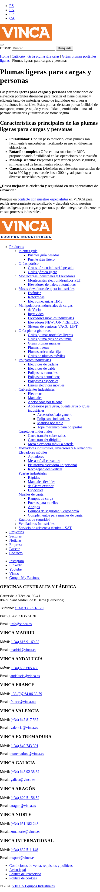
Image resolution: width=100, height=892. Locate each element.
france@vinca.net (23, 702)
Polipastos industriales (35, 360)
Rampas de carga (40, 498)
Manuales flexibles (41, 482)
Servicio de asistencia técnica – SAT (45, 528)
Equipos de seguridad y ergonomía (53, 511)
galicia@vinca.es (22, 780)
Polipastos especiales (43, 381)
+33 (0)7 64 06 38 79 (26, 694)
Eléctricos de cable (41, 368)
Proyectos (16, 532)
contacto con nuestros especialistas (43, 199)
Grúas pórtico (29, 263)
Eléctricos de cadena (43, 364)
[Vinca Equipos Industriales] (26, 39)
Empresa (15, 545)
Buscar (14, 549)
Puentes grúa (28, 251)
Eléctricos (35, 394)
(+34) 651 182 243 (24, 824)
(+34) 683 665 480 (24, 668)
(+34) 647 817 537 (24, 720)
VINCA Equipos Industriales (33, 886)
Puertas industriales (33, 473)
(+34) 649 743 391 (24, 746)
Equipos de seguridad (34, 519)
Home (4, 56)
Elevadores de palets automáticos (52, 284)
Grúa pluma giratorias (43, 56)
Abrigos (34, 507)
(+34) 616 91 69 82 (25, 642)
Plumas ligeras (38, 347)
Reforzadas (36, 297)
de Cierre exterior (40, 486)
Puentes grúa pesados (43, 255)
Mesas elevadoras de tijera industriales (46, 289)
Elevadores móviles (33, 452)
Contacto (16, 553)
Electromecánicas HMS (45, 301)
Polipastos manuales (42, 373)
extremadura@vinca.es (27, 754)
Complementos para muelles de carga (55, 515)
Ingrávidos (35, 314)
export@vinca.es (22, 858)
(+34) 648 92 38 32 (25, 772)
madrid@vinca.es (23, 650)
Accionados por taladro (45, 402)
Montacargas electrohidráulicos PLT (54, 280)
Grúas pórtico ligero (42, 272)
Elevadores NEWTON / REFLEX (53, 322)
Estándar (34, 293)
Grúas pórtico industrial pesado (50, 268)
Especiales (35, 490)
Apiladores (36, 456)
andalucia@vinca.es (25, 676)
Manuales (35, 398)
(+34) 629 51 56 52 (25, 798)
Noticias (15, 540)
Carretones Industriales (35, 431)
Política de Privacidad (25, 874)
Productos (16, 247)
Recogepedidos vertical (45, 469)
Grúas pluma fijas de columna (50, 339)
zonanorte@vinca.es (25, 831)
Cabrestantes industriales (37, 389)
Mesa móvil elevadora (44, 461)
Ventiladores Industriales (36, 524)
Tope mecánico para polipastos (59, 427)
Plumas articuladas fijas (45, 352)
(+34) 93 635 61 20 (29, 608)
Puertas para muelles (43, 503)
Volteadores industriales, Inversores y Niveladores (55, 448)
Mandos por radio (50, 423)
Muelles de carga (31, 494)
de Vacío (34, 310)
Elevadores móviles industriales (51, 318)
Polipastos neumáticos (44, 377)
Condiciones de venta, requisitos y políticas (41, 866)
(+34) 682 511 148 (24, 850)
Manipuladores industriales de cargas (46, 305)
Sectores (15, 536)
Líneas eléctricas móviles (46, 385)
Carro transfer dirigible (44, 440)
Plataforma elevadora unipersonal (52, 465)
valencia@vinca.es (24, 728)
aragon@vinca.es (23, 806)
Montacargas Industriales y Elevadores (47, 276)
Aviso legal (17, 870)
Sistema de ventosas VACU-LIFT (53, 326)
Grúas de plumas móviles (46, 356)
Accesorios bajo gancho (54, 415)
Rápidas (34, 477)
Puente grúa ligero (41, 259)
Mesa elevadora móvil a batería (50, 444)
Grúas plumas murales (44, 343)
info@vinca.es (21, 624)
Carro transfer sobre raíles (47, 435)
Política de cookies (23, 878)
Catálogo (18, 56)
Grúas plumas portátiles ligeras (50, 335)
